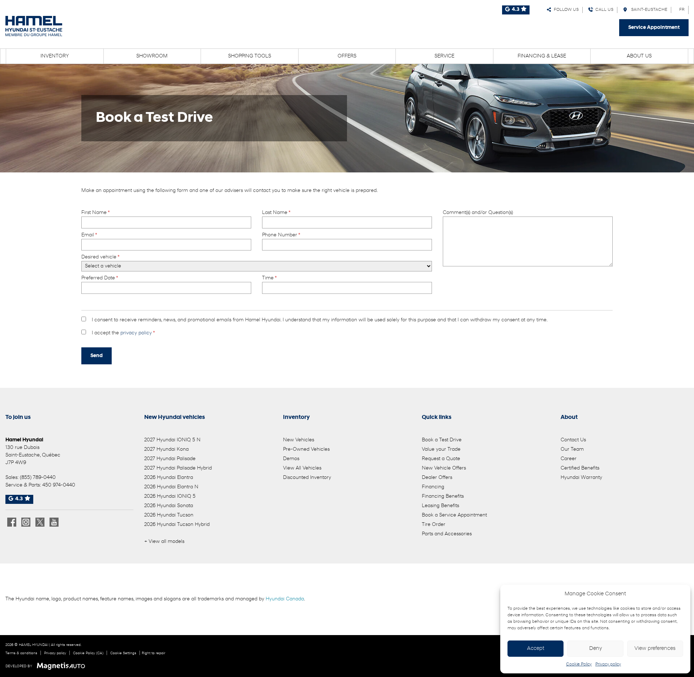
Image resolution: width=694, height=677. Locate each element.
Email (89, 235)
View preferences (655, 648)
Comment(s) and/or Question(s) (478, 212)
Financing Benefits (443, 496)
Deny (595, 648)
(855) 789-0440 (38, 477)
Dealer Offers (437, 477)
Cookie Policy (579, 664)
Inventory (54, 56)
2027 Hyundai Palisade (170, 459)
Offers (347, 56)
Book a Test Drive (442, 440)
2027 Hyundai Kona (166, 449)
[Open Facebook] (11, 522)
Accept (535, 648)
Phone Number (281, 235)
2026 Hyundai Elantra (168, 477)
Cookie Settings (123, 653)
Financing (433, 487)
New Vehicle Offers (444, 468)
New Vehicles (298, 440)
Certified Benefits (580, 468)
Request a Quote (441, 459)
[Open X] (39, 522)
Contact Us (573, 440)
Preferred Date (99, 278)
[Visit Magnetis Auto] (63, 666)
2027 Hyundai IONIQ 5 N (172, 440)
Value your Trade (441, 449)
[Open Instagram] (25, 522)
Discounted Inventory (307, 477)
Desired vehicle (100, 257)
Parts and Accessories (447, 534)
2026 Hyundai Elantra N (171, 487)
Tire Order (433, 524)
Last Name (276, 212)
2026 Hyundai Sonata (168, 506)
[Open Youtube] (54, 522)
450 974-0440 (58, 485)
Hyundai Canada (285, 599)
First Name (95, 212)
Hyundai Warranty (581, 477)
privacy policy (136, 333)
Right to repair (153, 653)
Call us (603, 10)
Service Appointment (654, 27)
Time (269, 278)
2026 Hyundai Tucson (168, 515)
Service (444, 56)
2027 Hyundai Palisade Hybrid (178, 468)
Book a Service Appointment (454, 515)
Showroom (152, 56)
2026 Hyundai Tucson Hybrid (177, 524)
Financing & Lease (542, 56)
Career (569, 459)
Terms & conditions (21, 653)
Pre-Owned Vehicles (306, 449)
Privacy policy (608, 664)
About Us (639, 56)
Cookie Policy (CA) (88, 653)
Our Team (572, 449)
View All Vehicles (302, 468)
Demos (291, 459)
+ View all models (164, 541)
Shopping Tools (249, 56)
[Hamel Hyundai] (33, 26)
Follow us (565, 10)
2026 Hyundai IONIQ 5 (170, 496)
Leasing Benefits (440, 506)
